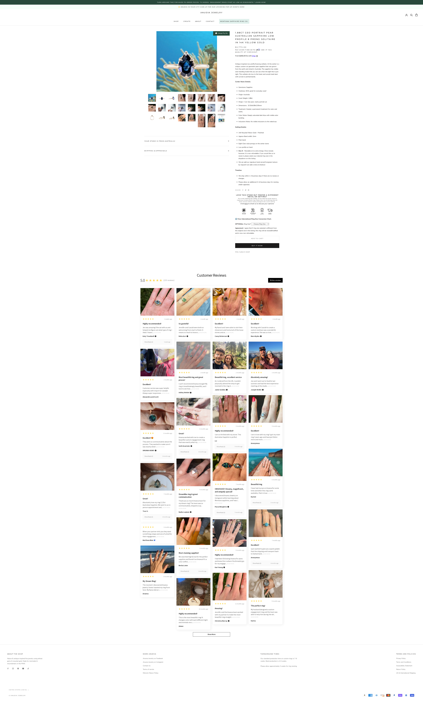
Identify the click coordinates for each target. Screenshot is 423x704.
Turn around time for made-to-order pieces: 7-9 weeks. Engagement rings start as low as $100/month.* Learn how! (211, 2)
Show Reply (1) (149, 342)
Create (186, 21)
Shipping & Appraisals (155, 151)
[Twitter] (245, 190)
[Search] (411, 15)
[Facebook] (242, 190)
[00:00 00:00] (186, 61)
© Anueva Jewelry (17, 695)
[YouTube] (23, 668)
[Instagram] (13, 668)
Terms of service (148, 669)
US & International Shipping (406, 673)
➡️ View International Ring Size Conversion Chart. (253, 219)
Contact (210, 21)
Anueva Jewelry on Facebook (153, 658)
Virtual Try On (222, 33)
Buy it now (257, 245)
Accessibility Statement (404, 666)
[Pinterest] (248, 190)
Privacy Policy (401, 658)
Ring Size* (243, 224)
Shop (176, 21)
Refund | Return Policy (150, 673)
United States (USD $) (18, 690)
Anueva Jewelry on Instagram (153, 662)
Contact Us (146, 666)
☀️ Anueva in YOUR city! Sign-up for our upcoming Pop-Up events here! (211, 7)
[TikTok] (28, 668)
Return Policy (400, 669)
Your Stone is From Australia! (159, 141)
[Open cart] (416, 15)
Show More (157, 332)
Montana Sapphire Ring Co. (234, 21)
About (198, 21)
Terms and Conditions (403, 662)
